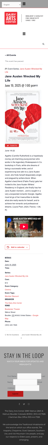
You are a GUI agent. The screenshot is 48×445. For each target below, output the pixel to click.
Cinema (8, 289)
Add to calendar (17, 247)
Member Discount (12, 296)
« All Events (10, 55)
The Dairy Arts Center (13, 303)
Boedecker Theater (12, 309)
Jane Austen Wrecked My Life (16, 276)
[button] (24, 4)
